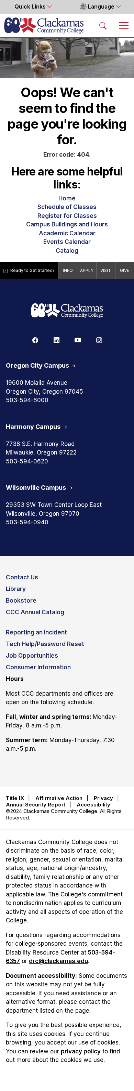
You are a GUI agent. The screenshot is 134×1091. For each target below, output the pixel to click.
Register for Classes (67, 215)
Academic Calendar (67, 233)
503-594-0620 (27, 461)
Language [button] (101, 6)
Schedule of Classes (67, 206)
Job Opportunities (32, 655)
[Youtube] (78, 340)
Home (67, 198)
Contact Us (22, 577)
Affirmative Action (58, 798)
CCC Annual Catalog (35, 612)
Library (16, 589)
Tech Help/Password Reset (45, 644)
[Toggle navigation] (123, 25)
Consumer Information (38, 667)
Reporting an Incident (36, 632)
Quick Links (30, 6)
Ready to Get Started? (32, 270)
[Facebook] (35, 340)
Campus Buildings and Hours (67, 224)
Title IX (15, 798)
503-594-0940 (27, 522)
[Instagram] (99, 340)
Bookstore (21, 600)
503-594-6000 (27, 400)
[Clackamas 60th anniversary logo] (67, 311)
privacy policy (81, 1051)
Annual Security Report (35, 804)
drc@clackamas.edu (58, 961)
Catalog (67, 250)
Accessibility (93, 804)
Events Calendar (67, 241)
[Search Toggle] (103, 25)
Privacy (103, 798)
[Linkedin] (56, 340)
